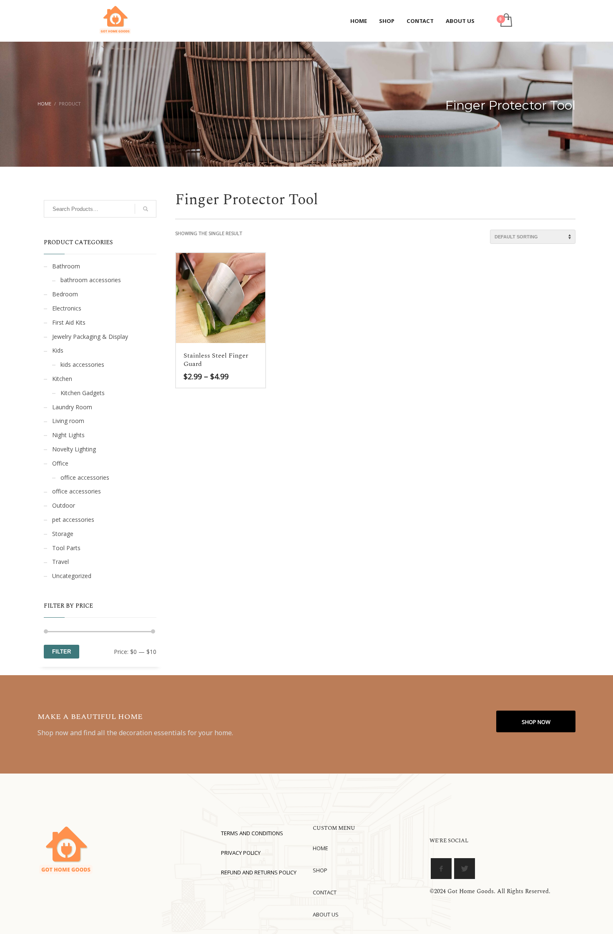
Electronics (66, 308)
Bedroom (65, 294)
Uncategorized (71, 576)
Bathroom (66, 266)
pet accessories (73, 519)
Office (60, 463)
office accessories (84, 477)
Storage (62, 534)
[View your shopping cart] (505, 21)
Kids (57, 350)
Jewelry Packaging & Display (90, 337)
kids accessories (82, 364)
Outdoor (63, 505)
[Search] (145, 209)
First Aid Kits (68, 322)
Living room (68, 421)
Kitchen (62, 379)
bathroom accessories (90, 280)
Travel (60, 562)
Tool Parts (66, 548)
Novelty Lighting (74, 449)
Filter (61, 652)
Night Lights (68, 435)
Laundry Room (72, 407)
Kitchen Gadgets (82, 393)
